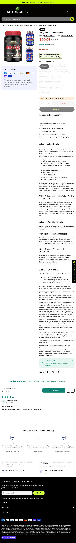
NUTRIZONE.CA (49, 36)
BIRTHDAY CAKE (46, 72)
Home (3, 25)
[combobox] (38, 19)
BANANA (62, 67)
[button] (43, 45)
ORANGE (59, 77)
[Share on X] (53, 372)
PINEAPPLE (59, 87)
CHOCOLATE (44, 67)
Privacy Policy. (39, 498)
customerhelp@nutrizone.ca (12, 464)
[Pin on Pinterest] (58, 372)
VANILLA (54, 67)
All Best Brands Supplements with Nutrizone (22, 25)
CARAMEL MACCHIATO (61, 72)
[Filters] (68, 390)
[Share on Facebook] (47, 372)
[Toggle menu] (2, 11)
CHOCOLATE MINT (46, 87)
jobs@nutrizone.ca (10, 473)
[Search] (72, 19)
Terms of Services (26, 498)
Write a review (54, 390)
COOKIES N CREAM (47, 77)
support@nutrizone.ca (49, 473)
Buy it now (57, 109)
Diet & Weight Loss (67, 36)
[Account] (67, 11)
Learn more (48, 365)
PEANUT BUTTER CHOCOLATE (50, 82)
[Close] (72, 360)
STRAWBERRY (45, 93)
